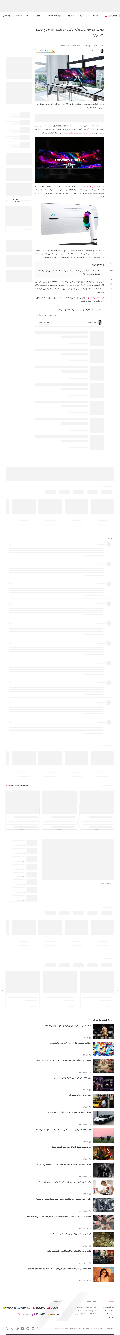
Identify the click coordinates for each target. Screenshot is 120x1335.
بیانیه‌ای (86, 133)
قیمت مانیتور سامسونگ (95, 297)
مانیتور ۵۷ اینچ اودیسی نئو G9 (91, 186)
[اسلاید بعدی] (3, 220)
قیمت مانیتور (73, 133)
